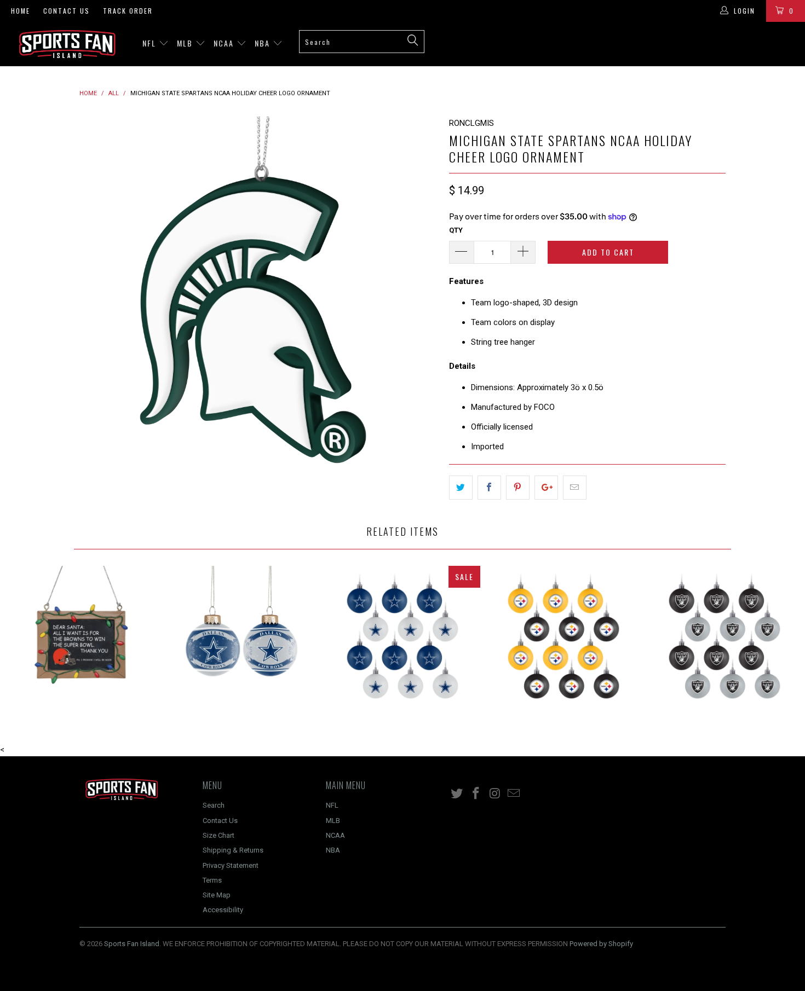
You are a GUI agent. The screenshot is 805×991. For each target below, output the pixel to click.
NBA (264, 43)
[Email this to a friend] (574, 488)
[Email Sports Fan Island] (514, 794)
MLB (186, 43)
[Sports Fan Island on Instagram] (495, 794)
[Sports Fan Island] (70, 44)
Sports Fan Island (131, 944)
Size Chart (218, 835)
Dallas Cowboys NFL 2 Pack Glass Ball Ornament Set (241, 643)
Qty (456, 230)
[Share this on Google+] (546, 488)
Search (214, 805)
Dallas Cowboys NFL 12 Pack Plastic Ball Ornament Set (402, 643)
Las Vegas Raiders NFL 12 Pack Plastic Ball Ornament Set (724, 643)
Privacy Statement (230, 865)
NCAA (225, 43)
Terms (212, 880)
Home (20, 10)
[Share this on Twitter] (461, 488)
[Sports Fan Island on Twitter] (457, 794)
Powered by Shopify (601, 944)
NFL (150, 43)
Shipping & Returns (233, 850)
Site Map (217, 895)
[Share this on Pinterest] (518, 488)
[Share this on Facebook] (489, 488)
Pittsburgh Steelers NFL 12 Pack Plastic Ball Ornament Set (563, 643)
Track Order (128, 10)
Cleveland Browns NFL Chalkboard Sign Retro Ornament (80, 643)
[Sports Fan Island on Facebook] (476, 794)
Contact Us (66, 10)
